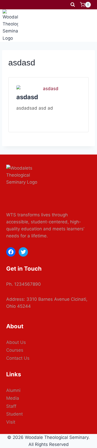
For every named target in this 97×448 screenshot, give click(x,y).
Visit (10, 422)
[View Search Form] (72, 4)
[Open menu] (89, 26)
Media (12, 398)
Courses (14, 350)
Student (14, 414)
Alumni (13, 390)
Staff (11, 406)
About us (16, 342)
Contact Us (17, 358)
